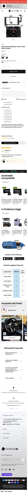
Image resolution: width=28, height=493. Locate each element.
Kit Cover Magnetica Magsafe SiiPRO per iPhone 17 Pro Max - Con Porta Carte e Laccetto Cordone (17, 233)
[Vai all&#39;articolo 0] (12, 39)
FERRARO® (25, 228)
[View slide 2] (12, 408)
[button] (4, 160)
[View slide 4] (16, 408)
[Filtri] (20, 143)
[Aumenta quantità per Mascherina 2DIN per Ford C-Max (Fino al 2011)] (9, 67)
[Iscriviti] (22, 459)
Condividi (5, 99)
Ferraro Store (4, 228)
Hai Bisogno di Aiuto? (21, 99)
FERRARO (3, 197)
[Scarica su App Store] (8, 258)
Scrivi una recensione (10, 143)
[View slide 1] (11, 408)
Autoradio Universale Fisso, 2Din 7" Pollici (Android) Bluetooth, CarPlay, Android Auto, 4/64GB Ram (17, 202)
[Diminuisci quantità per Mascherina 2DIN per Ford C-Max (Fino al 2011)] (3, 67)
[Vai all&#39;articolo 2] (14, 39)
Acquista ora (13, 76)
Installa (25, 6)
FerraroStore (15, 228)
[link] (13, 421)
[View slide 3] (14, 408)
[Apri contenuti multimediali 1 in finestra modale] (22, 16)
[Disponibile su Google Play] (19, 258)
